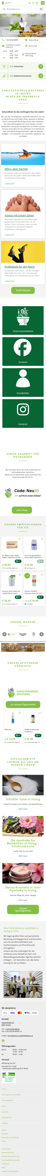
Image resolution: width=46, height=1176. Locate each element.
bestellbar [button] (29, 604)
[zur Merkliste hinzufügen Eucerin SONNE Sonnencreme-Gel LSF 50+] (42, 575)
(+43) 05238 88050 (12, 1029)
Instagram (23, 424)
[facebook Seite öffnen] (3, 1040)
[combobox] (22, 10)
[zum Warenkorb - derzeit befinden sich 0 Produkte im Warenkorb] (37, 3)
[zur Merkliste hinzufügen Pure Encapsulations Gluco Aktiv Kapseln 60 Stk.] (42, 539)
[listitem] (11, 40)
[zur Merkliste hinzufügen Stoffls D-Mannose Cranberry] (40, 713)
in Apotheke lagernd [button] (10, 568)
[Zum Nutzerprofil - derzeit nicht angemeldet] (29, 3)
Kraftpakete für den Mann (20, 266)
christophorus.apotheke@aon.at (20, 1036)
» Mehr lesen (9, 183)
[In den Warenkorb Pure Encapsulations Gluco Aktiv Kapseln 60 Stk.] (40, 561)
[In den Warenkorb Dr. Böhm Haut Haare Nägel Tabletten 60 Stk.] (18, 561)
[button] (41, 9)
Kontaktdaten (23, 393)
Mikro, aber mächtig (16, 169)
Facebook (23, 362)
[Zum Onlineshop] (40, 66)
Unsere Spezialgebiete (23, 331)
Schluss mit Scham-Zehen (19, 215)
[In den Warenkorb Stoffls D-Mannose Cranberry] (38, 735)
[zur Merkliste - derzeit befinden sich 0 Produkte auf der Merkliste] (33, 3)
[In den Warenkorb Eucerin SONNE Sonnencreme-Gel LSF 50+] (40, 597)
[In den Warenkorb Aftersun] (18, 735)
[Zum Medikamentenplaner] (40, 75)
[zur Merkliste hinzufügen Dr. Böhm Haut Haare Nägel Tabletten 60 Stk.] (20, 539)
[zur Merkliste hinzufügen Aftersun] (20, 713)
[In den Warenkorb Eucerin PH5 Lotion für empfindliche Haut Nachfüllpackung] (18, 597)
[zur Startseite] (14, 3)
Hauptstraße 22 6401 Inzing (8, 1023)
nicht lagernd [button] (30, 568)
